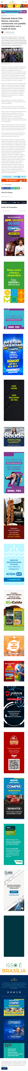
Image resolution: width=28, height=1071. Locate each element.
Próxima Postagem (22, 211)
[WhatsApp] (15, 188)
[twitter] (11, 992)
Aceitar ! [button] (4, 1068)
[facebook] (8, 992)
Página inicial (4, 15)
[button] (2, 2)
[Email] (18, 188)
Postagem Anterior (6, 211)
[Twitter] (12, 188)
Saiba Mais (3, 1066)
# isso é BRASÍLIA (12, 15)
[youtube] (14, 992)
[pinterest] (20, 992)
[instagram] (17, 992)
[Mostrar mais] (21, 188)
